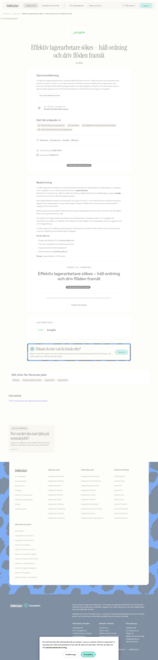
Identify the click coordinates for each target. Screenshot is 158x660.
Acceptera (88, 654)
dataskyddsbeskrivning (56, 647)
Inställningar (70, 654)
